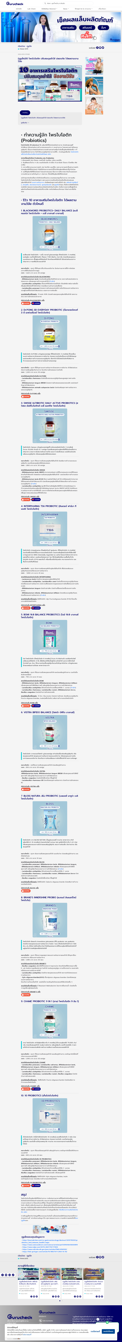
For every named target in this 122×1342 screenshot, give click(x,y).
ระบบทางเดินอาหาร (38, 182)
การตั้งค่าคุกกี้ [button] (95, 1331)
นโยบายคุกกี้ (27, 1335)
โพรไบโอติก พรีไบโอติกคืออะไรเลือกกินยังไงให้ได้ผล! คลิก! (49, 153)
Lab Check (31, 9)
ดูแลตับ (56, 185)
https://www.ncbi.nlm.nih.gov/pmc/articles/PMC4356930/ (44, 1249)
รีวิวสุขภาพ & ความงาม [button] (83, 9)
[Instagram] (9, 1275)
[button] (60, 1301)
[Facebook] (2, 1275)
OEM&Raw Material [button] (48, 9)
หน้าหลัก (19, 9)
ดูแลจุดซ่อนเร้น (46, 185)
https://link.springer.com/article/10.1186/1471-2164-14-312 (44, 1252)
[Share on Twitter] (103, 47)
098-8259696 (48, 1321)
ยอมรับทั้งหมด (108, 1331)
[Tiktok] (13, 1275)
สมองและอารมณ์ (35, 185)
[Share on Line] (100, 47)
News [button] (65, 9)
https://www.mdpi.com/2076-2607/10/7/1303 (40, 1247)
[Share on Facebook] (97, 47)
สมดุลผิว (26, 185)
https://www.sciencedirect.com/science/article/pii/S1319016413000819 (50, 1245)
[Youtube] (6, 1275)
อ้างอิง (52, 281)
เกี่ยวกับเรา (102, 9)
